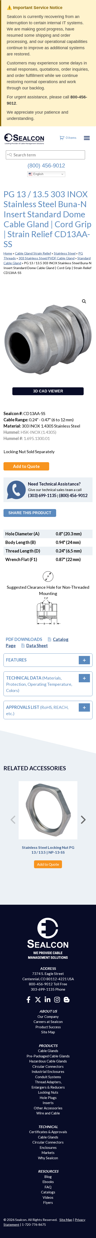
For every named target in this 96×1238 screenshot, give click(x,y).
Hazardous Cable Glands (48, 1061)
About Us (48, 1011)
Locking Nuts (48, 1092)
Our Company (48, 1016)
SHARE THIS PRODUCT (29, 513)
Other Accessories (48, 1108)
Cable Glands (48, 1051)
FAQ (48, 1187)
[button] (84, 301)
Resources (48, 1171)
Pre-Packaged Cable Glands (48, 1056)
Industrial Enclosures (48, 1071)
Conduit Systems (48, 1077)
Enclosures (48, 1147)
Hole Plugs (48, 1097)
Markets (48, 1152)
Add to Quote (26, 466)
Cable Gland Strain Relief (33, 253)
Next (83, 818)
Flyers (48, 1202)
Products (48, 1046)
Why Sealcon (48, 1158)
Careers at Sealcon (48, 1022)
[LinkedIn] (47, 999)
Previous (12, 818)
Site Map (48, 1032)
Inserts (48, 1103)
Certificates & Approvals (48, 1132)
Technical (48, 1127)
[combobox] (45, 154)
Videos (48, 1197)
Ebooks (48, 1182)
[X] (38, 999)
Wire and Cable (48, 1113)
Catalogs (48, 1192)
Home (7, 253)
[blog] (66, 999)
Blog (48, 1176)
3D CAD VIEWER (48, 391)
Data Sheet (37, 645)
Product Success (48, 1027)
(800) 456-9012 (46, 165)
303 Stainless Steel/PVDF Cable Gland (47, 258)
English (37, 174)
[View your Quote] (62, 138)
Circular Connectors (48, 1066)
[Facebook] (28, 999)
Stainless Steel (64, 253)
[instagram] (57, 999)
